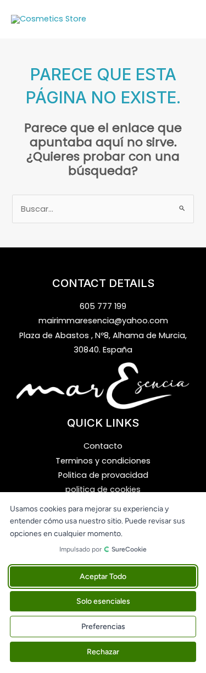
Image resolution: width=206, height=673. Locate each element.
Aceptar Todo (103, 576)
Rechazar (103, 652)
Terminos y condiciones (103, 460)
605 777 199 (103, 306)
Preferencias (103, 626)
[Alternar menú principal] (184, 19)
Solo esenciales (103, 601)
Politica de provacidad (103, 475)
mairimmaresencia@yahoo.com (103, 320)
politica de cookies (103, 489)
